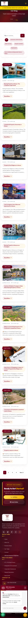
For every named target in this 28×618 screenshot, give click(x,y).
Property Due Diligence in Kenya (12, 165)
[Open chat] (25, 615)
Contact (6, 552)
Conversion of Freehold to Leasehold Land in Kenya (14, 410)
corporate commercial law (16, 39)
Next (21, 472)
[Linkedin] (3, 532)
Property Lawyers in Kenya (11, 450)
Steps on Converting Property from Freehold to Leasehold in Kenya (13, 327)
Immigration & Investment (10, 565)
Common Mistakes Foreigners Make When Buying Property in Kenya (13, 286)
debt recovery (8, 43)
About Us (6, 542)
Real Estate (7, 575)
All (6, 39)
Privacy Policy (8, 613)
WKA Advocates (16, 611)
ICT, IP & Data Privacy (9, 562)
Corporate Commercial (10, 569)
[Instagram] (15, 532)
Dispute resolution (19, 43)
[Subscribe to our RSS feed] (19, 532)
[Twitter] (7, 532)
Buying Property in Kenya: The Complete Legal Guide (12, 84)
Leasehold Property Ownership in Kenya (13, 125)
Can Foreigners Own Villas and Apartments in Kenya (12, 205)
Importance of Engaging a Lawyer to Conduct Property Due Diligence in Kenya (13, 369)
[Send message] (25, 608)
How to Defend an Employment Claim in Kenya (13, 52)
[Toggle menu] (26, 3)
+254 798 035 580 (11, 582)
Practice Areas (8, 545)
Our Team (6, 549)
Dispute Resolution (9, 572)
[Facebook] (11, 532)
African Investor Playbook (11, 555)
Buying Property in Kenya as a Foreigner (12, 246)
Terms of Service (19, 613)
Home (11, 19)
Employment (14, 47)
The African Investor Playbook (14, 8)
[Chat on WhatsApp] (3, 614)
